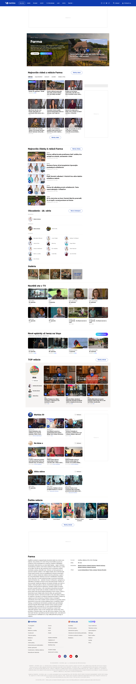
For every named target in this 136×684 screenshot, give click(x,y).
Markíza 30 (39, 415)
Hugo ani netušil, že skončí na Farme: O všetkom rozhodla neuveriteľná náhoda (73, 130)
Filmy (89, 642)
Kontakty (70, 625)
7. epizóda (72, 351)
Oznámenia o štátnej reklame (36, 650)
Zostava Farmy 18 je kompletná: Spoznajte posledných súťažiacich (62, 166)
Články (48, 196)
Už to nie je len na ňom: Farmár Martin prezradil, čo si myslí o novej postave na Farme (64, 199)
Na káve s (38, 443)
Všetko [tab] (30, 76)
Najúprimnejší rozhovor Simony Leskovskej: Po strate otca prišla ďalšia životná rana (72, 461)
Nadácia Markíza (52, 637)
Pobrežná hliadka (73, 350)
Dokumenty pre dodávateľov (35, 645)
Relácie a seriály (32, 630)
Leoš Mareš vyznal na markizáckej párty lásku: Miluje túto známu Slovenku (55, 433)
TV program (31, 625)
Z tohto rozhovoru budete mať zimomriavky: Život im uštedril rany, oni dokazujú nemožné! (36, 461)
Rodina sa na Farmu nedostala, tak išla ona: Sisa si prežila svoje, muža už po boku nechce (73, 93)
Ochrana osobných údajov (75, 635)
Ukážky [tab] (54, 77)
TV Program (50, 3)
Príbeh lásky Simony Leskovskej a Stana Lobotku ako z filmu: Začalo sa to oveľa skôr (55, 461)
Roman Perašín (102, 570)
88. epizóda (52, 351)
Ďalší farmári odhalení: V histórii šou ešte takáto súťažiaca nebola (64, 177)
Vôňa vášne (31, 300)
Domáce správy (72, 628)
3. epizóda (52, 302)
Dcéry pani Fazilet (73, 300)
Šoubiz (35, 3)
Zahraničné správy (73, 630)
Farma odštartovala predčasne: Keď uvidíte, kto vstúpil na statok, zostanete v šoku (64, 155)
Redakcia (70, 637)
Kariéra (30, 640)
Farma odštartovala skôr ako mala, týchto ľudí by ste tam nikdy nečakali (87, 55)
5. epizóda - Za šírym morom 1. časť (98, 321)
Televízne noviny (92, 628)
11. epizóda (92, 302)
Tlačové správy (32, 635)
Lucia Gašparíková (83, 570)
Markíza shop (51, 645)
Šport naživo (91, 635)
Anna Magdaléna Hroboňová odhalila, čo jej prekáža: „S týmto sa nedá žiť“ (91, 378)
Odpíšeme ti (51, 640)
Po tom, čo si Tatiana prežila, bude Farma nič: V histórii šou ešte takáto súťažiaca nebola (54, 130)
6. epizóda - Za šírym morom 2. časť (78, 321)
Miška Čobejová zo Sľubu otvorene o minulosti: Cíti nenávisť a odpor (51, 401)
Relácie (22, 3)
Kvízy (42, 3)
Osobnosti (31, 633)
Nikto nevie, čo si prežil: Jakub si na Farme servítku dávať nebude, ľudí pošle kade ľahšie (36, 130)
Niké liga (90, 633)
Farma (36, 37)
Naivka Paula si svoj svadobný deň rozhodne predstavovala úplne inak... (73, 489)
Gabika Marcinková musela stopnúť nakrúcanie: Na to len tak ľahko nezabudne (96, 401)
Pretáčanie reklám (53, 642)
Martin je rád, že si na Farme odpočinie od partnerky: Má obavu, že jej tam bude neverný (37, 112)
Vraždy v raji (72, 319)
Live (58, 3)
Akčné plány (31, 642)
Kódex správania (32, 647)
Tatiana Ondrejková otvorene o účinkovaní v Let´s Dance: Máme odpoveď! (73, 433)
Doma (49, 625)
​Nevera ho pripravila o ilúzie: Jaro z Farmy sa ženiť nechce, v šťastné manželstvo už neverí (73, 112)
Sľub (47, 376)
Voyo (63, 3)
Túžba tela (31, 319)
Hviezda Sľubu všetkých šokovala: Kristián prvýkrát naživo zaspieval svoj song (74, 401)
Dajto (49, 628)
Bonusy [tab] (47, 77)
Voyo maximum (92, 625)
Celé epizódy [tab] (38, 77)
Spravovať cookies (53, 652)
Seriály (90, 640)
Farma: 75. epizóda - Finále (36, 91)
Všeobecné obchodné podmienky (77, 633)
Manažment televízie (33, 652)
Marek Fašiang (82, 565)
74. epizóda (32, 302)
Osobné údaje (52, 649)
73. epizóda (32, 488)
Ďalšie (70, 3)
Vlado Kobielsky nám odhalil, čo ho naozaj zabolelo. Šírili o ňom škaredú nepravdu (35, 433)
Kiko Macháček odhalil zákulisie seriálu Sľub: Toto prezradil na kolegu (58, 378)
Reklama (30, 637)
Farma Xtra (61, 77)
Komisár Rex (31, 350)
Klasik (49, 633)
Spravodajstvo (92, 630)
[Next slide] (106, 342)
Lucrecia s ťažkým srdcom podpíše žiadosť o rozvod (54, 488)
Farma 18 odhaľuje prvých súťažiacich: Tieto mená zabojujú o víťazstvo (63, 188)
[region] (55, 77)
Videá (28, 3)
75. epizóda (32, 320)
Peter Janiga (93, 570)
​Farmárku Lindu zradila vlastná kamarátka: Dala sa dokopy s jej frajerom (55, 112)
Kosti (50, 300)
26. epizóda (92, 351)
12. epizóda (72, 302)
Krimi (49, 630)
